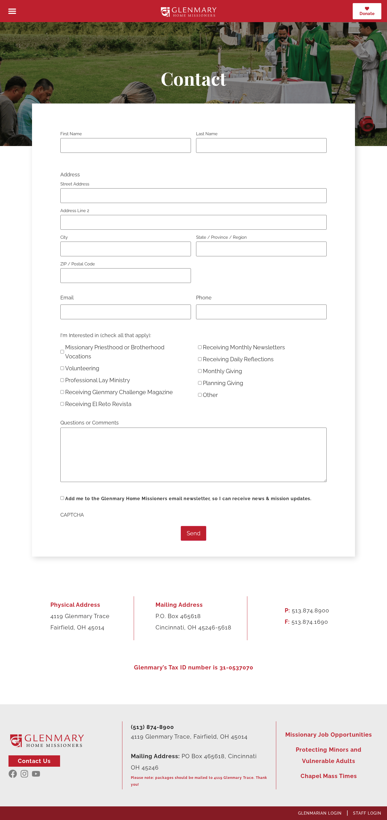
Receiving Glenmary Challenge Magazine (119, 392)
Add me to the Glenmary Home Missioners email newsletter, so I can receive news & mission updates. (188, 498)
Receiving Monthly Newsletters (244, 347)
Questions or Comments (89, 422)
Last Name (207, 133)
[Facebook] (12, 774)
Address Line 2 (74, 210)
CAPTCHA (72, 514)
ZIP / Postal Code (77, 263)
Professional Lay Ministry (97, 380)
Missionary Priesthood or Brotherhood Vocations (114, 352)
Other (210, 395)
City (64, 237)
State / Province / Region (221, 237)
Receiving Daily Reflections (238, 359)
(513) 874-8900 (152, 727)
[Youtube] (36, 774)
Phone (204, 297)
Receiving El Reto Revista (98, 404)
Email (67, 297)
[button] (12, 11)
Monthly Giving (222, 371)
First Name (71, 133)
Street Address (74, 183)
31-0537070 (236, 667)
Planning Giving (223, 383)
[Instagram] (24, 774)
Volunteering (82, 368)
